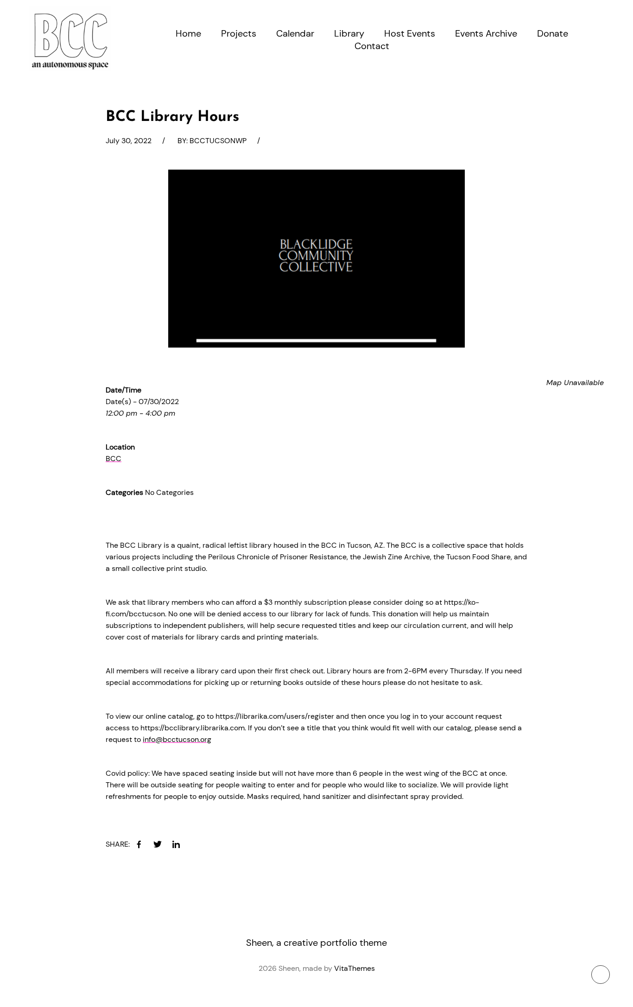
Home (188, 33)
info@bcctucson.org (177, 739)
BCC (113, 458)
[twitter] (157, 844)
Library (349, 33)
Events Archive (486, 33)
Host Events (409, 33)
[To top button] (600, 974)
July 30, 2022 (129, 141)
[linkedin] (176, 844)
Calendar (295, 33)
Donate (552, 33)
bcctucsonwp (218, 141)
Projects (238, 33)
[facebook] (139, 844)
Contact (371, 46)
